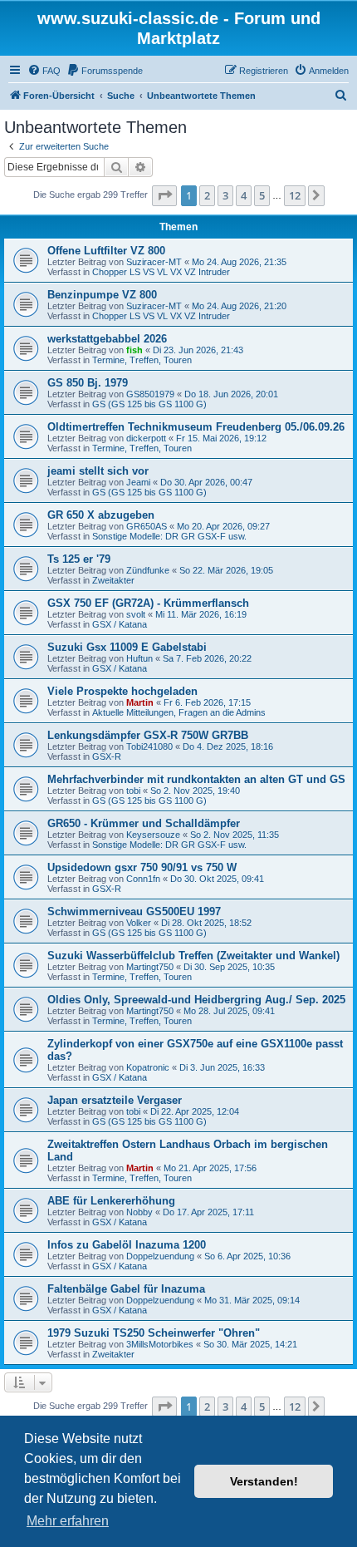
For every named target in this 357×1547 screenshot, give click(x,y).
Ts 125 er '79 (78, 559)
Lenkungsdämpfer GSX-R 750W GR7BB (147, 735)
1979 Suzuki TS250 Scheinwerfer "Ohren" (153, 1333)
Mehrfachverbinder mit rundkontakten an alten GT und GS (196, 779)
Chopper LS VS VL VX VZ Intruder (161, 272)
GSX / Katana (119, 624)
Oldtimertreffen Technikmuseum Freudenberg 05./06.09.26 (196, 427)
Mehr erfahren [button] (68, 1521)
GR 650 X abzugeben (100, 515)
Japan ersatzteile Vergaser (114, 1100)
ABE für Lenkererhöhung (111, 1201)
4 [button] (244, 195)
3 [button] (225, 195)
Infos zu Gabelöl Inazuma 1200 (126, 1245)
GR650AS (146, 526)
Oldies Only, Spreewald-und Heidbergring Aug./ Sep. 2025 (196, 999)
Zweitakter (113, 580)
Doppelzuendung (160, 1256)
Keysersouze (153, 835)
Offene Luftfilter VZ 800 (106, 250)
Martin (140, 702)
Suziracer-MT (154, 262)
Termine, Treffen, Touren (142, 360)
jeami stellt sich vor (98, 471)
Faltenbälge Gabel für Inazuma (126, 1289)
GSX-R (106, 756)
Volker (138, 923)
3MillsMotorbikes (159, 1344)
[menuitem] (44, 71)
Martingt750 (150, 967)
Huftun (139, 658)
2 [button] (207, 195)
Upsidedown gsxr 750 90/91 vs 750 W (142, 867)
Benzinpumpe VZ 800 (102, 294)
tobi (133, 791)
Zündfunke (147, 570)
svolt (135, 614)
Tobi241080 (149, 746)
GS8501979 (150, 394)
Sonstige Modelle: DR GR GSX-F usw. (169, 536)
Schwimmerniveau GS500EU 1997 (134, 911)
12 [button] (295, 195)
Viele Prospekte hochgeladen (122, 691)
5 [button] (262, 195)
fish (134, 350)
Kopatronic (147, 1067)
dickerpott (146, 438)
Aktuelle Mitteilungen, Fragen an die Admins (179, 712)
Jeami (138, 482)
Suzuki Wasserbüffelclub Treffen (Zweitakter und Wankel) (193, 955)
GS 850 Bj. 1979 (87, 383)
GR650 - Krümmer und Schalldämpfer (143, 823)
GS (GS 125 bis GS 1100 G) (149, 404)
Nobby (139, 1212)
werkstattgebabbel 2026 (107, 339)
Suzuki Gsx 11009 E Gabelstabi (127, 647)
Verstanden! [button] (264, 1481)
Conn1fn (143, 879)
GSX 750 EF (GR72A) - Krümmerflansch (148, 603)
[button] (164, 195)
